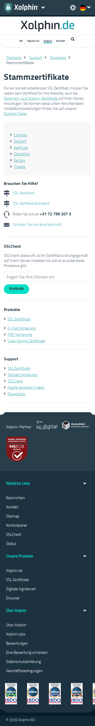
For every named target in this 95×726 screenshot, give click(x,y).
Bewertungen (17, 643)
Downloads (16, 393)
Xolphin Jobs (15, 633)
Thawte (20, 166)
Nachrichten (15, 497)
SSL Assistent (23, 192)
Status (11, 543)
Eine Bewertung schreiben (27, 652)
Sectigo (19, 160)
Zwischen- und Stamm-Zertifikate (31, 98)
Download (58, 57)
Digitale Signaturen (22, 374)
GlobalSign (22, 153)
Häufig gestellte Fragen (26, 387)
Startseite (14, 57)
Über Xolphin (16, 624)
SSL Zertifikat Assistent (30, 203)
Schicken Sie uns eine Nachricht (37, 224)
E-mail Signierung (22, 328)
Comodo (20, 134)
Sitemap (12, 515)
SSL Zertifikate (19, 318)
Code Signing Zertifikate (26, 340)
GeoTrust (21, 147)
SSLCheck (15, 380)
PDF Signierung (20, 334)
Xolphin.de (14, 570)
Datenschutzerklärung (23, 661)
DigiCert (20, 141)
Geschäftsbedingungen (24, 670)
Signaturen (33, 40)
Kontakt (60, 40)
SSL (21, 40)
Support (48, 40)
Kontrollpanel (16, 525)
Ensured (12, 597)
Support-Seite (15, 113)
